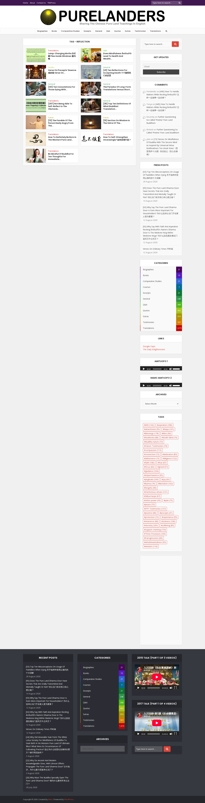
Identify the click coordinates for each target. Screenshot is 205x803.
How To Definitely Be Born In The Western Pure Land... (62, 138)
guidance (152, 471)
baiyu (169, 429)
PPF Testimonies (155, 508)
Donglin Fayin (149, 346)
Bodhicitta (152, 437)
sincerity (151, 525)
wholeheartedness (155, 542)
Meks (50, 799)
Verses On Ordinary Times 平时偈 (158, 248)
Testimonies (140, 31)
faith (150, 462)
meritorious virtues (156, 492)
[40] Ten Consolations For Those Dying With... (61, 88)
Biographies (42, 31)
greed (163, 467)
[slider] (177, 368)
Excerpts (87, 31)
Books (54, 31)
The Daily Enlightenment (154, 349)
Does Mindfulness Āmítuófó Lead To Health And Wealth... (117, 56)
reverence (151, 521)
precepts (167, 513)
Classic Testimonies (156, 446)
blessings (152, 433)
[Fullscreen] (175, 688)
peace (150, 504)
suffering (168, 525)
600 (149, 425)
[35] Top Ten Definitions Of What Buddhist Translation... (117, 106)
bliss (167, 433)
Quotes (117, 31)
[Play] (143, 369)
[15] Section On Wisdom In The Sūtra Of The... (116, 121)
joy (166, 479)
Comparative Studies (70, 31)
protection (152, 517)
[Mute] (170, 369)
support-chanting (155, 529)
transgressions (154, 538)
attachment (152, 429)
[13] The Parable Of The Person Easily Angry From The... (60, 123)
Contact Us (41, 3)
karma (150, 483)
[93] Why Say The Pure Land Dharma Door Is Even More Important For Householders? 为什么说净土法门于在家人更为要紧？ (47, 701)
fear (163, 462)
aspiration (165, 425)
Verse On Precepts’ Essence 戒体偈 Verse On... (62, 71)
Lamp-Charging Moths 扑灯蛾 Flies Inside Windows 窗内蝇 (62, 56)
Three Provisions (155, 533)
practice (150, 513)
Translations (155, 31)
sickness (169, 521)
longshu (150, 487)
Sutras (128, 31)
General (98, 31)
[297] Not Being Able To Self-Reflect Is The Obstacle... (60, 106)
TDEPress (52, 3)
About (32, 3)
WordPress (69, 799)
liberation (166, 483)
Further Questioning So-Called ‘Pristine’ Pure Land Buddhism (161, 120)
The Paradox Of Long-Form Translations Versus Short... (117, 88)
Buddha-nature (154, 441)
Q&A (108, 31)
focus (149, 467)
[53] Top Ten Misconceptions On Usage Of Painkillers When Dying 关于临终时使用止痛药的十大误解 (161, 174)
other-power (153, 500)
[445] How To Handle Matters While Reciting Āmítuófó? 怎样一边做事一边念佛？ (162, 94)
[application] (161, 367)
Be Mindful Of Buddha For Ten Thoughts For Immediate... (61, 156)
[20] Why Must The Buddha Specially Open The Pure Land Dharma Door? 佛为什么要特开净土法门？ (47, 780)
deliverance (152, 458)
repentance (170, 517)
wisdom (151, 546)
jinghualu (152, 479)
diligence (170, 458)
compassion (153, 450)
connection (152, 454)
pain (169, 500)
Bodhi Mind (170, 437)
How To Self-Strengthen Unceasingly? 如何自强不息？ (117, 138)
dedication (170, 454)
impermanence (154, 475)
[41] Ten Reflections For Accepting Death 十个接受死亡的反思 (117, 73)
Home (25, 3)
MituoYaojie (152, 496)
